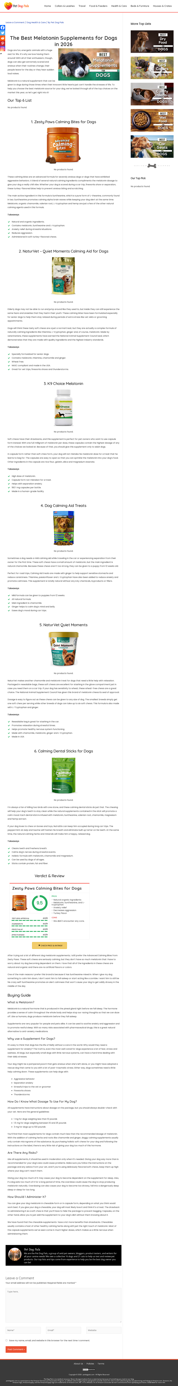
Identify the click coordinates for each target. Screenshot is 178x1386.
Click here (151, 1382)
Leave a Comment (15, 22)
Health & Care (119, 5)
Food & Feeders (98, 5)
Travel (82, 5)
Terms (101, 1363)
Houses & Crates (162, 5)
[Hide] (1, 54)
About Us (78, 1363)
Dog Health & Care (36, 22)
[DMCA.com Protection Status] (89, 1369)
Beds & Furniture (140, 5)
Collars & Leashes (65, 5)
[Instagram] (2, 48)
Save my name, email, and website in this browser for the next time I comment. (49, 1340)
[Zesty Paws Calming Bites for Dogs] (20, 903)
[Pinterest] (2, 43)
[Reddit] (2, 38)
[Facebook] (2, 27)
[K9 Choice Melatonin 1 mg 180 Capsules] (63, 407)
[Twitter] (2, 32)
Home (47, 5)
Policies (90, 1363)
